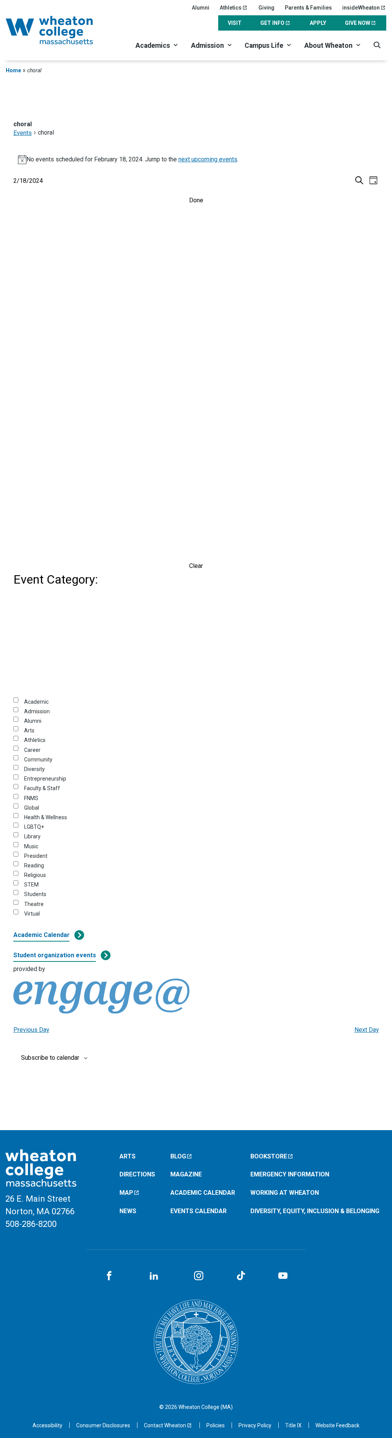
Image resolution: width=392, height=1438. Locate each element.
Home (13, 70)
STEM (31, 885)
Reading (34, 865)
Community (38, 759)
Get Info (272, 23)
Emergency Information (289, 1174)
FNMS (31, 798)
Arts (29, 730)
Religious (35, 875)
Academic (36, 702)
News (127, 1211)
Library (32, 836)
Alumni (200, 8)
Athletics (231, 8)
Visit (235, 23)
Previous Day (31, 1029)
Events (22, 133)
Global (31, 808)
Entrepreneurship (45, 779)
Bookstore (268, 1156)
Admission (207, 45)
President (35, 856)
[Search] (377, 44)
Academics (153, 45)
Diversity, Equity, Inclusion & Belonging (314, 1211)
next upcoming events (207, 159)
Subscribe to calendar (50, 1058)
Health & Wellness (45, 817)
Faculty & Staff (42, 788)
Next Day (366, 1029)
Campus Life (264, 45)
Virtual (32, 914)
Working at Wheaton (284, 1192)
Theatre (34, 904)
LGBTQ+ (34, 827)
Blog (178, 1156)
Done (196, 200)
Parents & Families (308, 8)
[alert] (196, 159)
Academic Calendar (41, 935)
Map (126, 1192)
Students (35, 894)
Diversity (34, 769)
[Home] (59, 30)
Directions (137, 1174)
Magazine (186, 1174)
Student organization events (54, 955)
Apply (318, 23)
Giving (266, 8)
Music (31, 846)
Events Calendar (198, 1211)
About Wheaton (328, 45)
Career (32, 750)
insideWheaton (361, 8)
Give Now (357, 23)
